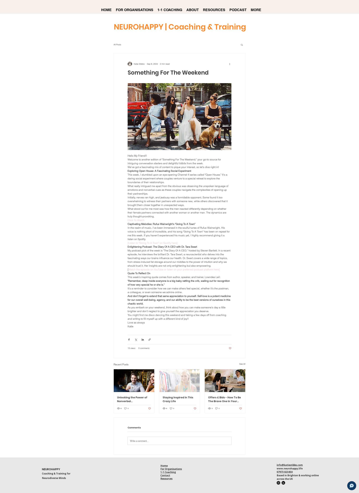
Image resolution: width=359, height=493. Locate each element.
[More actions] (229, 64)
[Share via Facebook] (129, 339)
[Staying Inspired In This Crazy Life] (179, 380)
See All (242, 364)
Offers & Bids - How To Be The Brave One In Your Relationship (224, 399)
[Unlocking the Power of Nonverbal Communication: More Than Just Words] (134, 380)
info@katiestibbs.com (290, 465)
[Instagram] (278, 483)
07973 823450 (285, 471)
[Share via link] (149, 339)
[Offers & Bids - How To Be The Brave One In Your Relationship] (225, 380)
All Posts (117, 44)
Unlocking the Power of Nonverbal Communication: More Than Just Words (132, 399)
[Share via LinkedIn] (142, 339)
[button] (242, 45)
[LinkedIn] (283, 483)
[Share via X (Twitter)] (135, 339)
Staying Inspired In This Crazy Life (178, 399)
